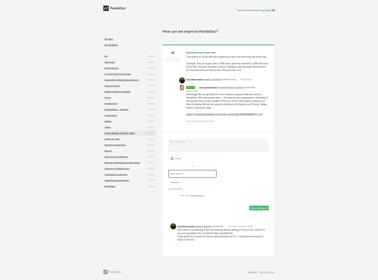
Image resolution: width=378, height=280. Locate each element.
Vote (173, 59)
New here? (192, 195)
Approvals (110, 62)
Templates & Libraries (116, 174)
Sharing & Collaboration (117, 168)
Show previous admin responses (200, 121)
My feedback (111, 45)
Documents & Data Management (122, 80)
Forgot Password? (175, 189)
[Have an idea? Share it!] (114, 8)
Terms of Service (267, 272)
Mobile (108, 121)
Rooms (108, 150)
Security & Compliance (116, 156)
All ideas (109, 39)
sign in (268, 10)
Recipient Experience (115, 145)
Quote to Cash (112, 139)
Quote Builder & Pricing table (120, 133)
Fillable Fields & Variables (117, 91)
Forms (108, 97)
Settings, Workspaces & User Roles (122, 162)
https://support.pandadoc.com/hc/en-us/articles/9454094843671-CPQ (224, 114)
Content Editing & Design (118, 74)
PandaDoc (252, 272)
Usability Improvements (117, 180)
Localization (111, 115)
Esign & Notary (112, 85)
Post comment (259, 208)
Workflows (110, 186)
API (106, 56)
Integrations (111, 103)
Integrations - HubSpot (117, 109)
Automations (111, 68)
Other (108, 127)
